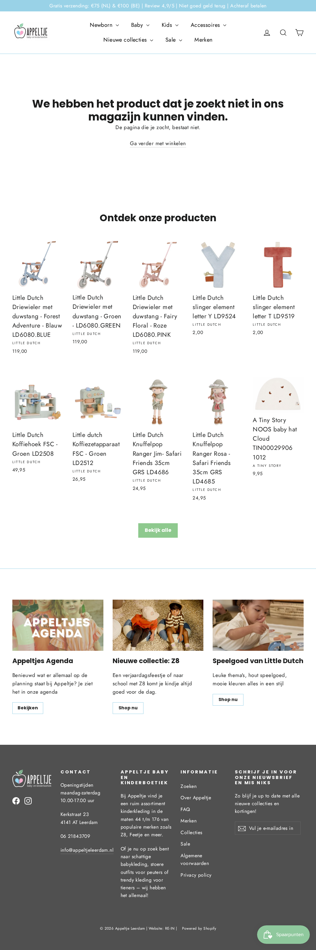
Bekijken (28, 708)
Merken (203, 40)
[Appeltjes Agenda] (57, 625)
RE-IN (170, 928)
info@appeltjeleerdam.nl (87, 850)
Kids (168, 25)
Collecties (191, 832)
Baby (138, 25)
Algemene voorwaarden (195, 859)
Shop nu (128, 708)
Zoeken (189, 786)
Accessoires (206, 25)
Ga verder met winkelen (158, 143)
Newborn (102, 25)
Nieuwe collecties (125, 40)
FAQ (185, 809)
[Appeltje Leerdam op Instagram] (28, 800)
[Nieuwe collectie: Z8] (158, 625)
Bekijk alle (158, 530)
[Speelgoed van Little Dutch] (258, 625)
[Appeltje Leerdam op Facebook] (16, 800)
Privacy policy (196, 875)
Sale (171, 40)
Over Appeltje (196, 797)
